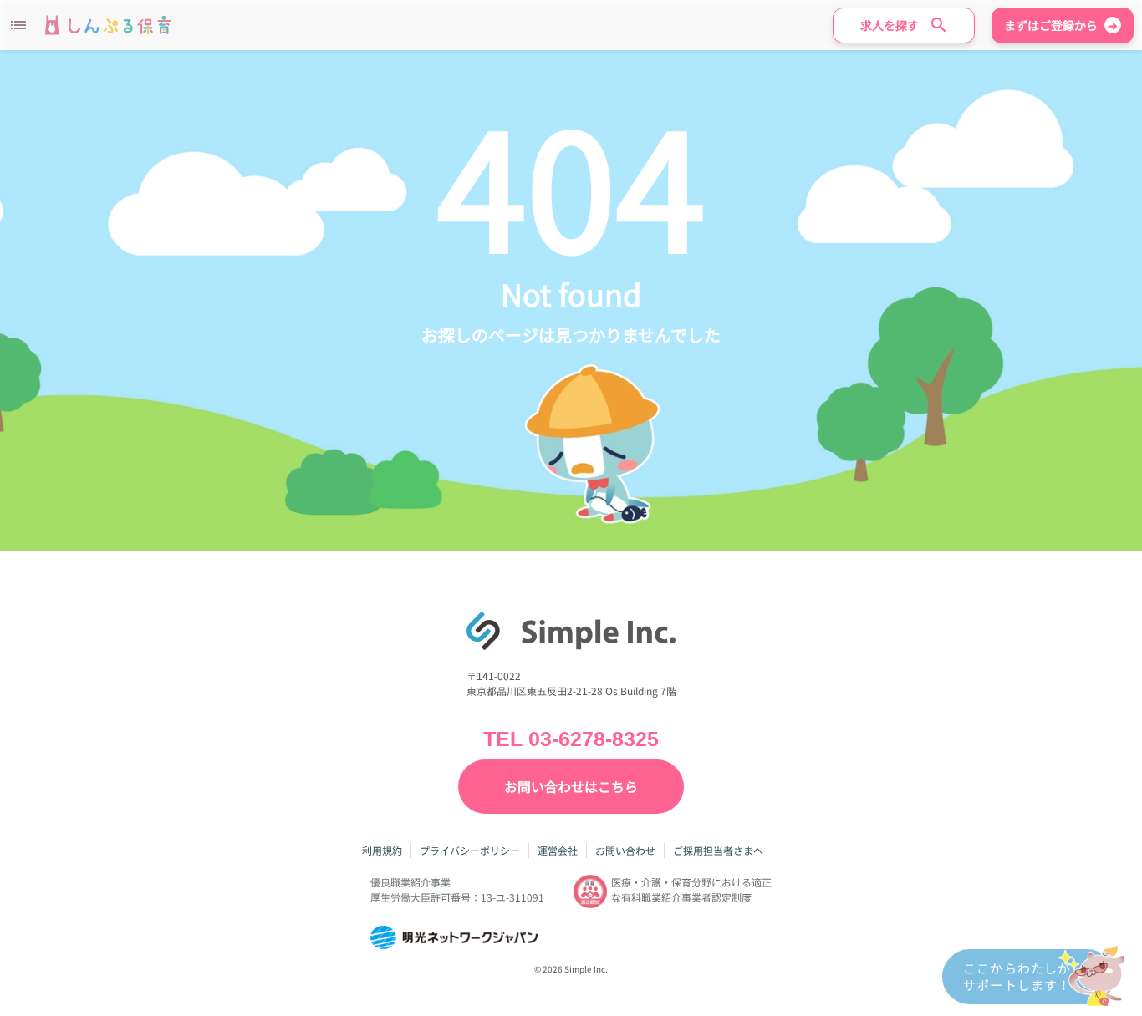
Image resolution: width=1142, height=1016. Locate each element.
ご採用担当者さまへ (718, 850)
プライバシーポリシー (470, 850)
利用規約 (382, 850)
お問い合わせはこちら (571, 786)
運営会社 (558, 850)
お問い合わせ (625, 850)
